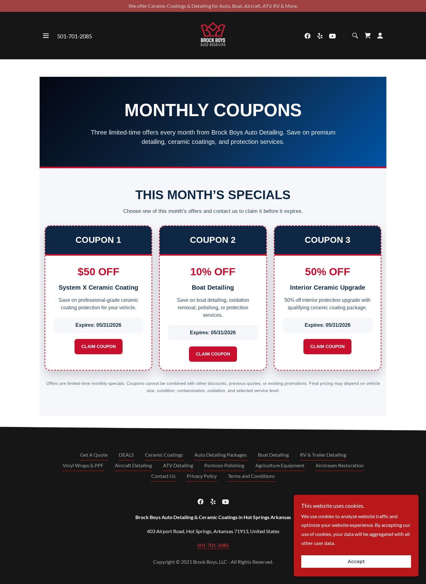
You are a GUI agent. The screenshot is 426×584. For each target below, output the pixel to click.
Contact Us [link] (163, 476)
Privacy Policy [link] (202, 476)
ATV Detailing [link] (178, 465)
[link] (213, 35)
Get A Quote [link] (94, 455)
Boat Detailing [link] (273, 455)
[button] (46, 35)
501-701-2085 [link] (74, 36)
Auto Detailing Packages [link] (220, 455)
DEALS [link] (126, 455)
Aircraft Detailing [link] (133, 465)
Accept (356, 562)
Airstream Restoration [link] (340, 465)
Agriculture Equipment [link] (279, 465)
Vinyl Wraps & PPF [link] (83, 465)
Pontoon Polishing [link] (224, 465)
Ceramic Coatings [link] (164, 455)
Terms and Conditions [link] (251, 476)
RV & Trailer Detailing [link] (323, 455)
